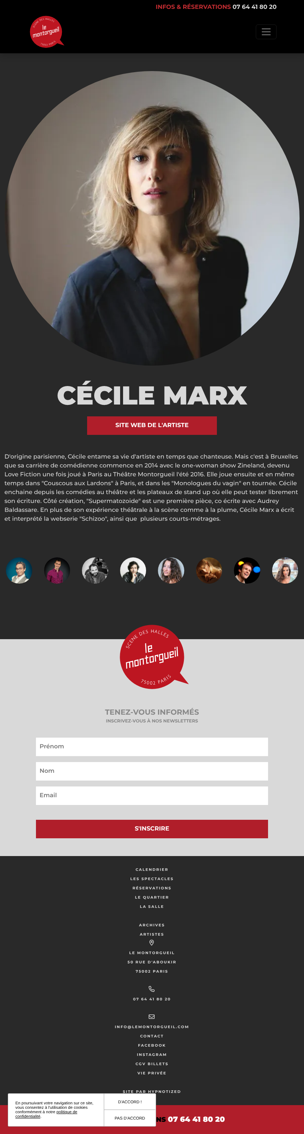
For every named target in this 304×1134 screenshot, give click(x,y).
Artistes (152, 934)
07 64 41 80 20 (152, 999)
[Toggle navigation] (266, 31)
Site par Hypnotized (152, 1091)
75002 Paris (152, 971)
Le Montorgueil (152, 952)
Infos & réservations (216, 7)
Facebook (152, 1045)
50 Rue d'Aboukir (152, 962)
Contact (152, 1036)
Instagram (152, 1054)
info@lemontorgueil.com (152, 1026)
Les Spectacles (152, 878)
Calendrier (152, 869)
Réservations (151, 888)
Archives (152, 925)
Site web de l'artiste (151, 425)
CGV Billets (151, 1063)
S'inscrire (152, 828)
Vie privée (152, 1073)
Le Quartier (152, 897)
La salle (152, 906)
